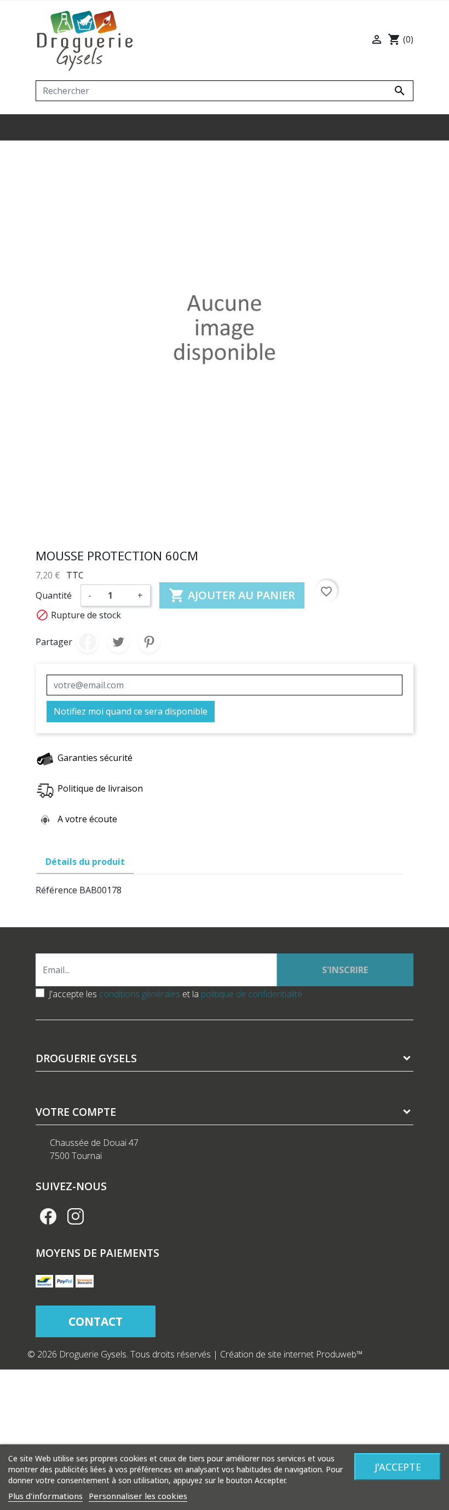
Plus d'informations (45, 1495)
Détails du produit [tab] (85, 862)
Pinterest (149, 642)
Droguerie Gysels (86, 1058)
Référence (56, 890)
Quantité (54, 595)
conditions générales (139, 994)
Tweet (118, 642)
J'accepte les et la (175, 994)
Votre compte (76, 1111)
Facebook (48, 1216)
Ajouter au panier (232, 595)
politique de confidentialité (251, 994)
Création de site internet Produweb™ (291, 1354)
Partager (88, 642)
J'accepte (398, 1466)
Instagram (75, 1216)
